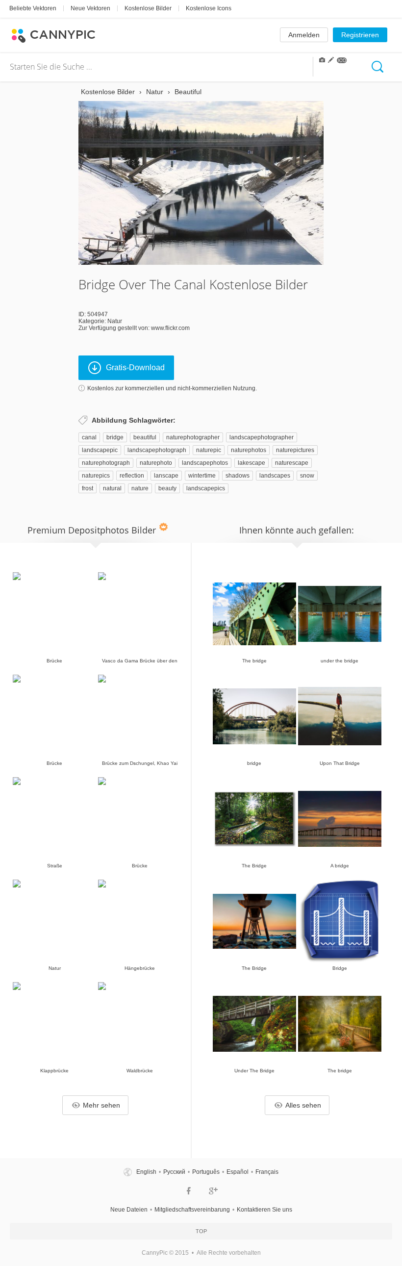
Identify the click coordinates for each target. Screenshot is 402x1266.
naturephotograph (106, 462)
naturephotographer (193, 437)
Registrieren (360, 35)
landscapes (274, 475)
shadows (238, 475)
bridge (115, 437)
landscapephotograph (156, 450)
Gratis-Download (135, 367)
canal (89, 437)
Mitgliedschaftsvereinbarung (192, 1209)
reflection (132, 475)
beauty (167, 488)
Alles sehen (303, 1105)
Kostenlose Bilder (148, 8)
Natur (114, 321)
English (146, 1171)
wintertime (202, 475)
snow (307, 475)
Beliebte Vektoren (32, 8)
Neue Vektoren (90, 8)
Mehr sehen (101, 1105)
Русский (174, 1171)
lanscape (166, 475)
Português (206, 1171)
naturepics (96, 475)
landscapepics (205, 488)
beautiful (144, 437)
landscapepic (100, 450)
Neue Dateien (129, 1209)
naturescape (291, 462)
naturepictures (295, 450)
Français (266, 1171)
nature (140, 488)
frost (87, 488)
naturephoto (156, 462)
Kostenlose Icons (208, 8)
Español (237, 1171)
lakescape (251, 462)
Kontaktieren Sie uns (264, 1209)
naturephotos (248, 450)
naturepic (208, 450)
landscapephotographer (261, 437)
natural (112, 488)
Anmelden (304, 35)
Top (201, 1231)
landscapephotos (205, 462)
